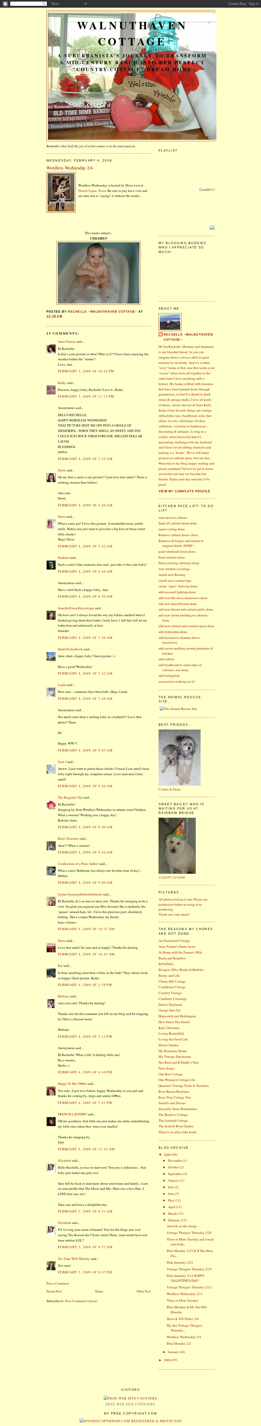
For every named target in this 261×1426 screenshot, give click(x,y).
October (174, 1167)
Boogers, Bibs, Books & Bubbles (181, 969)
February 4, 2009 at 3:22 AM (85, 458)
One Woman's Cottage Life (177, 1079)
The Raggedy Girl (70, 797)
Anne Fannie (66, 341)
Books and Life (169, 975)
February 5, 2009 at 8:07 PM (85, 1272)
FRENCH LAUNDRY (72, 1114)
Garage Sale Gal (169, 1010)
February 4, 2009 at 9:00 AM (85, 882)
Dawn (62, 470)
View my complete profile (185, 491)
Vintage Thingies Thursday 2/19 (189, 1269)
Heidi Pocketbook (70, 649)
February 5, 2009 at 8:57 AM (85, 1247)
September (175, 1173)
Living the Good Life (173, 1039)
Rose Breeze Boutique (174, 1091)
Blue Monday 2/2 (179, 1343)
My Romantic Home (173, 1051)
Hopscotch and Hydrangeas (177, 1016)
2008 (168, 1360)
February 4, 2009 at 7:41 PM (85, 1102)
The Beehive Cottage (173, 1114)
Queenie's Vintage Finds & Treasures (184, 1085)
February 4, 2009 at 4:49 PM (85, 1072)
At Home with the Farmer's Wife (180, 952)
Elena (62, 940)
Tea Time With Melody (74, 1258)
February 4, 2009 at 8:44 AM (85, 852)
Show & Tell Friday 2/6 (183, 1318)
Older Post (144, 1291)
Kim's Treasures (68, 838)
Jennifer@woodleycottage (76, 608)
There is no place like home (178, 1132)
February (174, 1220)
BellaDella (166, 963)
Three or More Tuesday (183, 1300)
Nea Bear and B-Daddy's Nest (179, 1062)
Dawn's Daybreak (170, 1004)
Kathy (62, 382)
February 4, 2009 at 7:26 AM (85, 637)
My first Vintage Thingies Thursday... (184, 1328)
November (175, 1160)
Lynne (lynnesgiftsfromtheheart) (80, 894)
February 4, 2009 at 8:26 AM (85, 786)
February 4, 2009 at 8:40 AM (85, 827)
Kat (60, 965)
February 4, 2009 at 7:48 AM (85, 698)
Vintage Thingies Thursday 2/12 (189, 1287)
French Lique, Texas (92, 190)
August (173, 1180)
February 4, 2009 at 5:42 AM (85, 546)
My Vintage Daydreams (175, 1056)
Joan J (62, 761)
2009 (168, 1154)
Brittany (63, 996)
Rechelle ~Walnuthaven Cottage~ (188, 337)
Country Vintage (170, 993)
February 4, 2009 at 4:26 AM (85, 505)
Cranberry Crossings (173, 998)
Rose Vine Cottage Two (175, 1097)
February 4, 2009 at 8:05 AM (85, 750)
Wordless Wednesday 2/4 (184, 1337)
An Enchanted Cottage (174, 940)
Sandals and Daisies (172, 1103)
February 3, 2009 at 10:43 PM (86, 371)
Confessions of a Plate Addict (78, 863)
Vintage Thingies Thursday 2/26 (189, 1232)
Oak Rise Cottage (171, 1074)
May (171, 1200)
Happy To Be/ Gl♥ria (72, 1083)
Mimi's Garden (169, 1045)
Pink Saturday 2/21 (180, 1262)
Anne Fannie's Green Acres (177, 946)
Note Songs (166, 1068)
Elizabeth (64, 1160)
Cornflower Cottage (172, 987)
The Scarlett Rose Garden (176, 1126)
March (173, 1213)
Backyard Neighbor (172, 958)
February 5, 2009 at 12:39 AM (86, 1149)
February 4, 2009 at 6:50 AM (85, 596)
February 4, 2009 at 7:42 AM (85, 673)
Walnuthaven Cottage (132, 33)
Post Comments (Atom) (81, 1301)
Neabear (63, 557)
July (171, 1187)
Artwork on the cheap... (183, 1226)
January (173, 1352)
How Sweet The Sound (174, 1022)
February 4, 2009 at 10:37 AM (86, 929)
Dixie (62, 516)
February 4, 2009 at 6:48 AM (85, 571)
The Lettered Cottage (173, 1120)
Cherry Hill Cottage (172, 981)
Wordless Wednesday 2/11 (185, 1293)
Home (99, 1291)
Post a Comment (57, 1283)
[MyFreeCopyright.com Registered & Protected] (131, 1421)
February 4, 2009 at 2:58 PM (85, 984)
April (172, 1207)
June (171, 1193)
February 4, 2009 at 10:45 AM (86, 954)
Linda (62, 684)
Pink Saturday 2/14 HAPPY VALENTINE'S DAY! (185, 1278)
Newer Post (54, 1291)
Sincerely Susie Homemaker (178, 1108)
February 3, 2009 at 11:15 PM (86, 396)
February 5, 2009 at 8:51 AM (85, 1211)
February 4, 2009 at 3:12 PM (85, 1036)
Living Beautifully (172, 1033)
